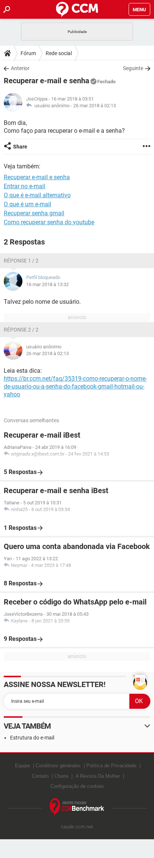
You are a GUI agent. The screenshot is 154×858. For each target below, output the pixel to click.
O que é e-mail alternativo (37, 195)
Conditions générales (58, 765)
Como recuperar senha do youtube (49, 222)
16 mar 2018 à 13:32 (47, 284)
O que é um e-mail (27, 204)
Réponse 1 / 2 (21, 261)
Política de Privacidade (111, 765)
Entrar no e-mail (24, 186)
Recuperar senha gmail (34, 213)
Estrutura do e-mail (32, 738)
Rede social (59, 53)
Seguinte (133, 68)
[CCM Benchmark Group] (77, 807)
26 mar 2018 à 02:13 (94, 105)
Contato (40, 776)
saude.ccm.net (77, 827)
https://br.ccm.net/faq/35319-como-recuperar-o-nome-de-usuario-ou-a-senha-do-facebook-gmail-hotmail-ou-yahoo (75, 386)
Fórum (28, 53)
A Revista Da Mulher (98, 776)
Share (20, 147)
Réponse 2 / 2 (21, 330)
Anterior (20, 68)
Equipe (22, 765)
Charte (61, 776)
